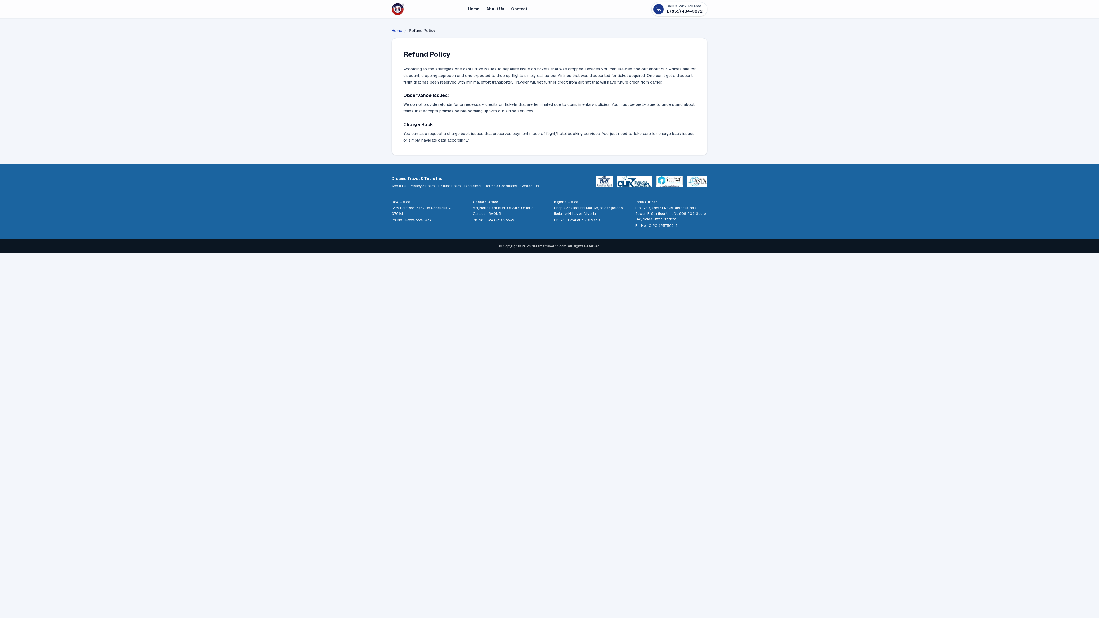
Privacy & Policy (422, 186)
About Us (495, 8)
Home (473, 8)
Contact (519, 8)
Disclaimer (473, 186)
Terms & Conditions (501, 186)
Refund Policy (449, 186)
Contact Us (529, 186)
